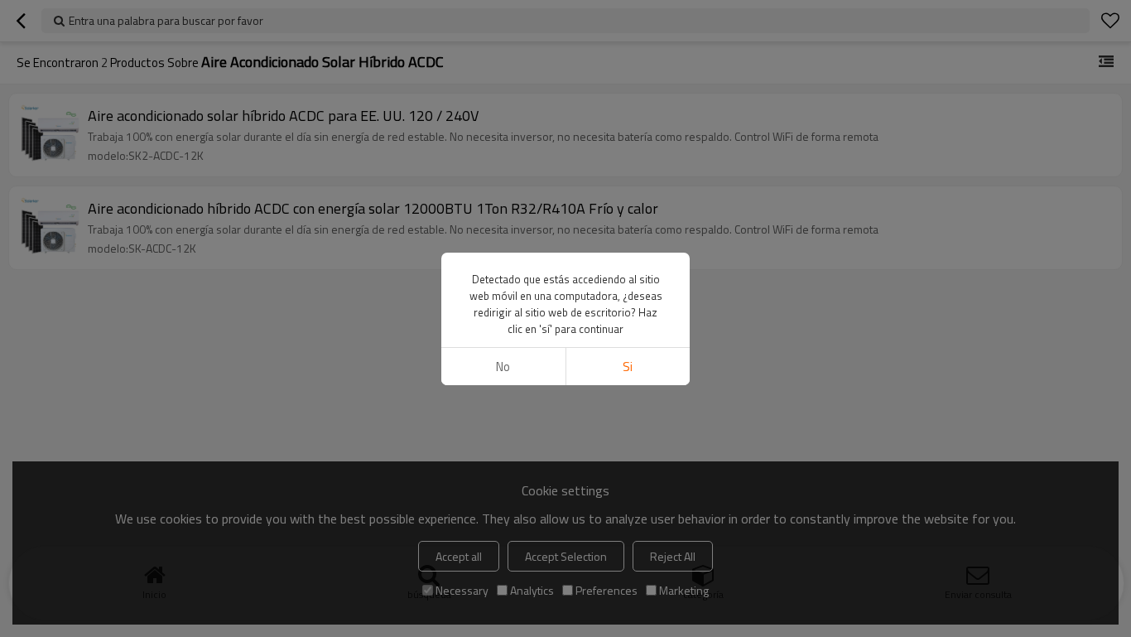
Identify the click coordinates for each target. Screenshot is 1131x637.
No (503, 366)
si (628, 366)
